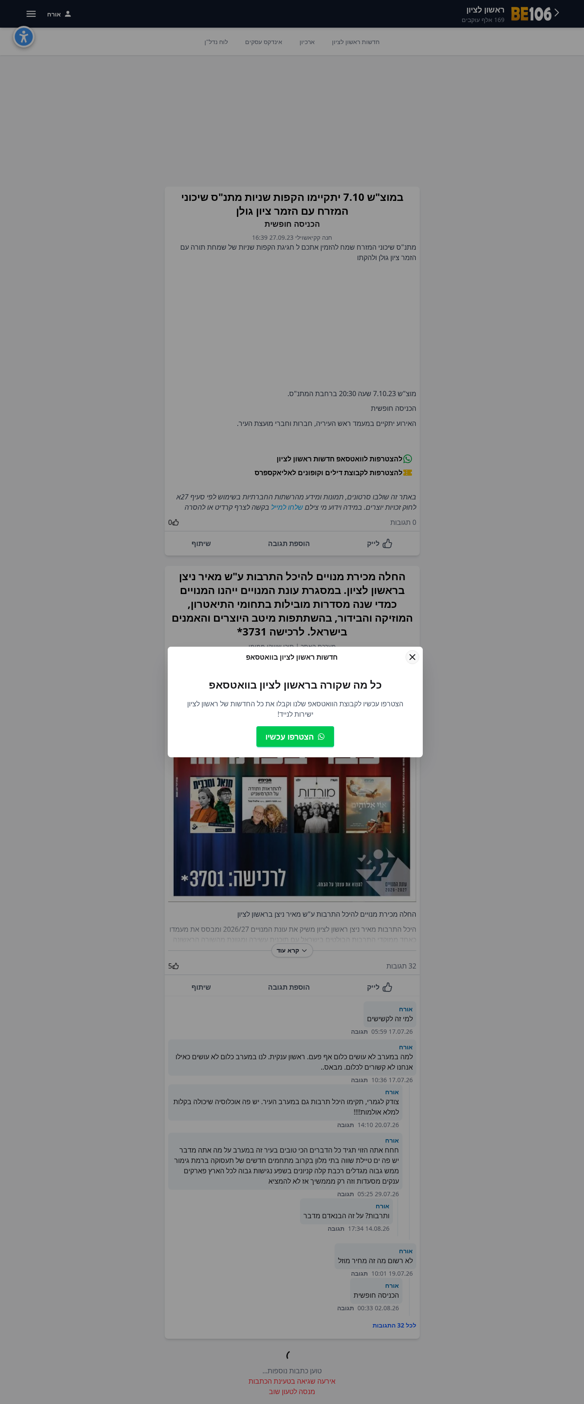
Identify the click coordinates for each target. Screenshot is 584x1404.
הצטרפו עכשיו (289, 736)
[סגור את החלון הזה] (412, 657)
